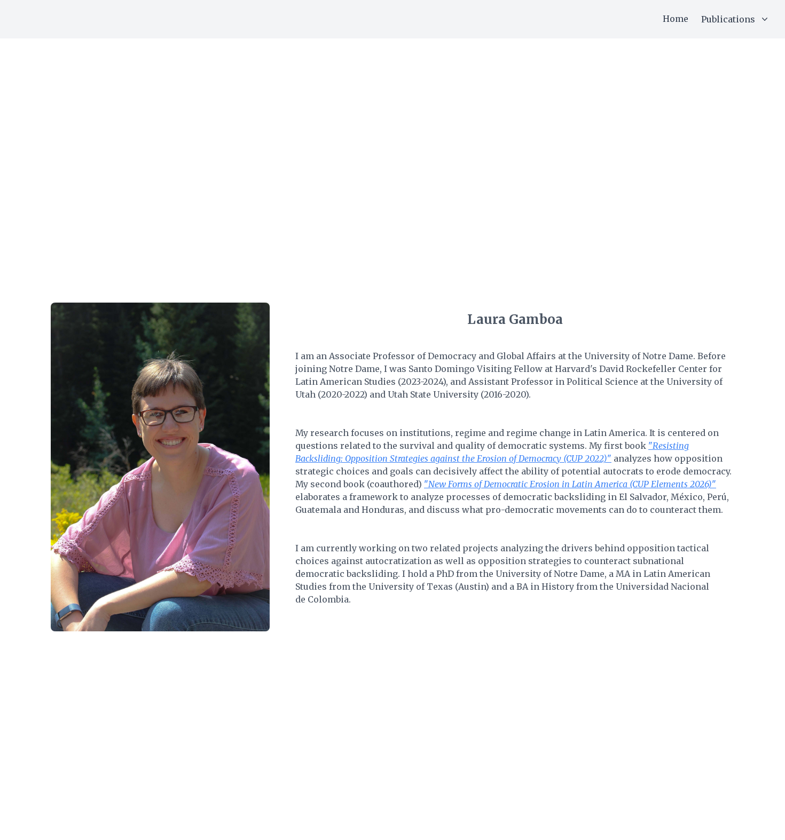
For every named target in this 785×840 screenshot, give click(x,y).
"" (570, 484)
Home (675, 18)
